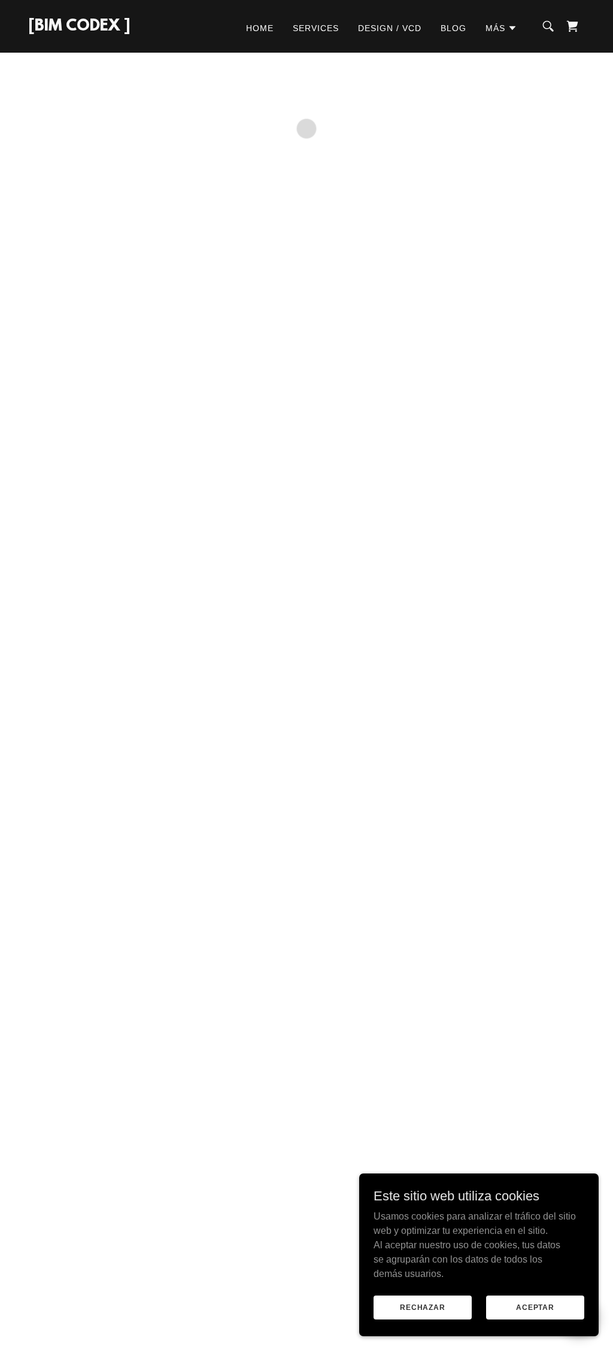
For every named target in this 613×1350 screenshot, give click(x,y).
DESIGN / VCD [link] (389, 28)
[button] (501, 28)
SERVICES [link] (316, 28)
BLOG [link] (453, 28)
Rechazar (422, 1307)
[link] (79, 27)
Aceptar (535, 1307)
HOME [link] (260, 28)
